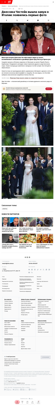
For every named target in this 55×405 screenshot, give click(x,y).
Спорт (22, 339)
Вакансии (39, 279)
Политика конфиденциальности (27, 276)
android (8, 389)
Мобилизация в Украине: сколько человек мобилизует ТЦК (45, 314)
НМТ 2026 (40, 328)
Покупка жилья (8, 342)
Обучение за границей (43, 332)
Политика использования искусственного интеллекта (26, 280)
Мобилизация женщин (43, 306)
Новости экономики (9, 320)
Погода (6, 311)
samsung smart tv (32, 389)
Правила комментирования (26, 289)
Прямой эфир (7, 305)
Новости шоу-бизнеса (13, 6)
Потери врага (24, 314)
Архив (38, 283)
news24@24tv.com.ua (8, 263)
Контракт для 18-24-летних (44, 308)
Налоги (6, 332)
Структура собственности (42, 281)
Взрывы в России (25, 312)
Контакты (39, 276)
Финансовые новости (9, 326)
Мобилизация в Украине (44, 299)
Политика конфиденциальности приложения (27, 283)
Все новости (7, 299)
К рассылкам (45, 357)
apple (15, 389)
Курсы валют (7, 324)
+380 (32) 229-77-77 (12, 381)
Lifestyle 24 (4, 6)
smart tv (24, 389)
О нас (3, 276)
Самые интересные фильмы (27, 322)
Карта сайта (39, 286)
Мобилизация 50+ (42, 305)
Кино (22, 320)
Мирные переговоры (26, 305)
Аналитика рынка (8, 340)
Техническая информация (25, 291)
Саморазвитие (41, 330)
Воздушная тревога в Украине (28, 307)
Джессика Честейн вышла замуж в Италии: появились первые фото (34, 6)
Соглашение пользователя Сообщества (25, 286)
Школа (39, 326)
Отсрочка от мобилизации (44, 310)
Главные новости (8, 301)
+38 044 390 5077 (33, 263)
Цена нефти (7, 322)
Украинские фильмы (26, 324)
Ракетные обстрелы (25, 301)
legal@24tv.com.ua (21, 383)
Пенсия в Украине (8, 334)
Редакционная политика (7, 281)
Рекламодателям (6, 288)
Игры (38, 288)
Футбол (23, 342)
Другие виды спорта (26, 348)
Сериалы (23, 330)
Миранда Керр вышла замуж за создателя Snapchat (27, 78)
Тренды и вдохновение (9, 344)
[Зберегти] (48, 20)
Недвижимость (8, 339)
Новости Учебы (42, 320)
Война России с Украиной (28, 299)
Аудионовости (7, 309)
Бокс (22, 340)
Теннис (22, 344)
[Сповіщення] (53, 2)
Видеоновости (7, 307)
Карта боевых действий (26, 303)
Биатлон (23, 346)
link (29, 269)
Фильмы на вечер (25, 326)
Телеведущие (5, 286)
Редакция (4, 279)
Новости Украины (8, 303)
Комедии (23, 328)
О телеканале (5, 283)
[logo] (9, 2)
